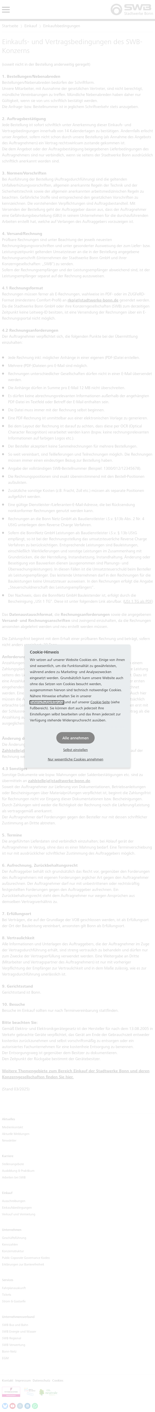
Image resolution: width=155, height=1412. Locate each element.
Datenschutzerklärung (47, 702)
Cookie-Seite (100, 702)
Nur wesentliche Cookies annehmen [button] (75, 760)
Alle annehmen (75, 738)
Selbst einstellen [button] (75, 750)
